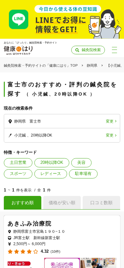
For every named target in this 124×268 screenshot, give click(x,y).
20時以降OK (51, 162)
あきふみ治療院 (30, 223)
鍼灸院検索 (91, 50)
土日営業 (18, 162)
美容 (81, 162)
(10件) (55, 251)
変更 (110, 121)
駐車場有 (83, 173)
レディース (50, 173)
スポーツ (18, 173)
